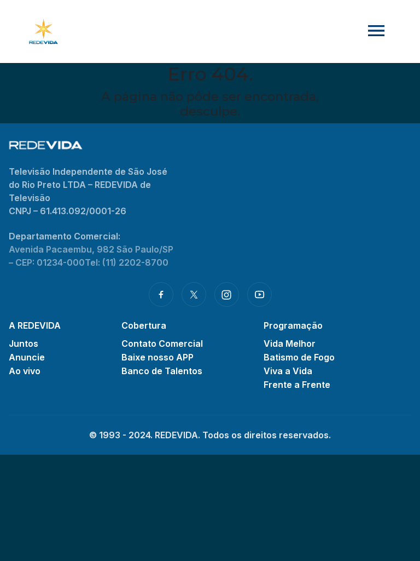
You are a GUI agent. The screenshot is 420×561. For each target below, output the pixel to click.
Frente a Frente (297, 384)
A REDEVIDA (35, 325)
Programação (293, 325)
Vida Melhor (290, 343)
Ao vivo (24, 370)
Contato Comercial (162, 343)
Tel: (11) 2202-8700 (126, 262)
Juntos (23, 343)
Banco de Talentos (161, 370)
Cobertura (143, 325)
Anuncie (27, 357)
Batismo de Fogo (299, 357)
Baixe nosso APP (157, 357)
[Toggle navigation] (376, 31)
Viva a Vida (288, 370)
